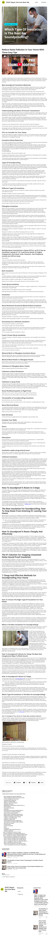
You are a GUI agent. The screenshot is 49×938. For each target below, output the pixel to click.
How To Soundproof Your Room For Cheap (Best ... (16, 844)
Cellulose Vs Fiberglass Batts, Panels (12, 816)
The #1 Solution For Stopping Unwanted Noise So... (15, 836)
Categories (43, 2)
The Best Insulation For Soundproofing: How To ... (14, 833)
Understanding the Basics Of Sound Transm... (14, 797)
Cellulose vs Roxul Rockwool (10, 818)
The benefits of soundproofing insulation (13, 822)
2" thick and (21, 712)
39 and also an (19, 678)
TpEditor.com (27, 504)
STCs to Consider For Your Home (11, 799)
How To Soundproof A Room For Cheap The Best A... (16, 841)
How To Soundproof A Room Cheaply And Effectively (15, 834)
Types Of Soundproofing (9, 801)
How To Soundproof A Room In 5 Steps (12, 832)
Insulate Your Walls (8, 825)
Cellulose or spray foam (9, 819)
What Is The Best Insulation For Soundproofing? (15, 839)
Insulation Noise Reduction (10, 800)
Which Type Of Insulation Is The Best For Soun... (15, 843)
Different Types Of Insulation (10, 802)
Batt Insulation (7, 806)
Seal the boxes (7, 824)
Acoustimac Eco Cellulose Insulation (12, 811)
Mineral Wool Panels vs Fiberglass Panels (13, 815)
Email (42, 782)
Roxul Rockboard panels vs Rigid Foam (13, 820)
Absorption (6, 828)
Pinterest (33, 782)
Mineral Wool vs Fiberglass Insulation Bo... (13, 814)
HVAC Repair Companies (10, 24)
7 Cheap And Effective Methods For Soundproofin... (14, 837)
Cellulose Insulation (8, 830)
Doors (5, 827)
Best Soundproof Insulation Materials (12, 796)
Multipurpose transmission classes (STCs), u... (14, 805)
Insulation (6, 809)
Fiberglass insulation (9, 804)
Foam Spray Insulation (9, 807)
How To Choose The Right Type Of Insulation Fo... (15, 838)
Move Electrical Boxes (9, 823)
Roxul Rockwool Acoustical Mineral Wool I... (14, 810)
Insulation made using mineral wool (12, 829)
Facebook (18, 782)
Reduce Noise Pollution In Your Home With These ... (14, 793)
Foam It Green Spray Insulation (11, 813)
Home (36, 2)
